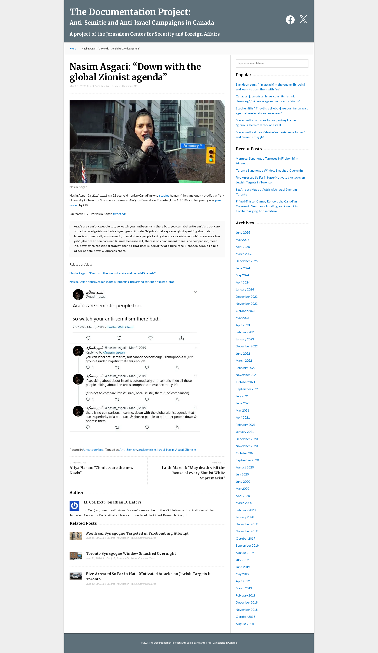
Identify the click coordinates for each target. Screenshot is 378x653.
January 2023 (245, 339)
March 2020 (244, 503)
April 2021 (243, 417)
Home (73, 48)
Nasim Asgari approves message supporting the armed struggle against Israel (122, 281)
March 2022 (244, 360)
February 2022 (246, 368)
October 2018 (245, 616)
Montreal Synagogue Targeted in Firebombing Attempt (137, 533)
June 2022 (243, 353)
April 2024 (243, 282)
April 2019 (243, 581)
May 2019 (242, 574)
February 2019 (246, 595)
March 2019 (244, 588)
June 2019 (243, 567)
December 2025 (247, 261)
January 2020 (245, 517)
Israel (161, 449)
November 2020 (247, 446)
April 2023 (243, 325)
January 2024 (245, 289)
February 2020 (246, 510)
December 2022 (247, 346)
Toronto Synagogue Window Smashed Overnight (131, 553)
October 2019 (245, 538)
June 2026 (243, 232)
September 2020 (247, 460)
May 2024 (242, 275)
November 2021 (247, 375)
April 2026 (243, 246)
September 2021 (247, 389)
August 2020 (245, 467)
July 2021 (242, 396)
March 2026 (244, 254)
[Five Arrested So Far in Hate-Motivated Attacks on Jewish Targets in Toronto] (76, 577)
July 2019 (242, 559)
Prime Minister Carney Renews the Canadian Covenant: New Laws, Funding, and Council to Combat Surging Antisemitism (267, 206)
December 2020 (247, 439)
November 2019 (247, 531)
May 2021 (242, 410)
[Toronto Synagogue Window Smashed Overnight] (76, 557)
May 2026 (242, 239)
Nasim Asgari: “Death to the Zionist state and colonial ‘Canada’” (113, 273)
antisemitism (147, 449)
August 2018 (245, 624)
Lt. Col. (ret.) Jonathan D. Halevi (104, 86)
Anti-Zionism (128, 449)
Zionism (190, 449)
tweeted (119, 214)
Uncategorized (93, 449)
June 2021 (243, 403)
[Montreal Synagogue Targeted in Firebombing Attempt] (76, 537)
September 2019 (247, 545)
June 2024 (243, 268)
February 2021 (246, 424)
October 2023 (245, 311)
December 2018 (247, 602)
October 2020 (245, 453)
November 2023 (247, 303)
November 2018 (247, 609)
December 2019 (247, 524)
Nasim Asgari (175, 449)
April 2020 (243, 496)
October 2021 (245, 382)
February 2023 (246, 332)
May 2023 (242, 318)
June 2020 (243, 481)
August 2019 (245, 552)
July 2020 (242, 474)
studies (164, 195)
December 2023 (247, 296)
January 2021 (245, 431)
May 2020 (242, 488)
